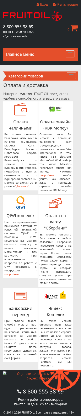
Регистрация (67, 4)
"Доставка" (22, 186)
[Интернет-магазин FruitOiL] (32, 19)
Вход (43, 4)
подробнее (46, 175)
